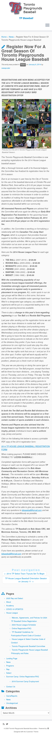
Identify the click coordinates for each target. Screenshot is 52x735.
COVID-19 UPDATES (14, 609)
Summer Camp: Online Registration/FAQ (22, 676)
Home (4, 36)
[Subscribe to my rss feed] (4, 723)
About (8, 602)
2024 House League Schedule (24, 624)
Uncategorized (12, 703)
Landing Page (11, 658)
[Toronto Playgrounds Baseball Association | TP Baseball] (26, 8)
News (11, 36)
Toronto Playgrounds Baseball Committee (28, 646)
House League (12, 612)
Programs (10, 665)
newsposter (5, 68)
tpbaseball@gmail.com (32, 510)
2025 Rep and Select (14, 598)
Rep (7, 669)
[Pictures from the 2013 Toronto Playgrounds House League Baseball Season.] (26, 123)
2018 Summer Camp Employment (25, 681)
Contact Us (10, 686)
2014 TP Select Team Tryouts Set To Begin (24, 573)
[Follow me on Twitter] (7, 723)
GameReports (11, 696)
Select (8, 673)
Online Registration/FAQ (21, 628)
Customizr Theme (32, 731)
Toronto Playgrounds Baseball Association (23, 728)
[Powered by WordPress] (48, 728)
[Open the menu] (47, 25)
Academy (10, 605)
